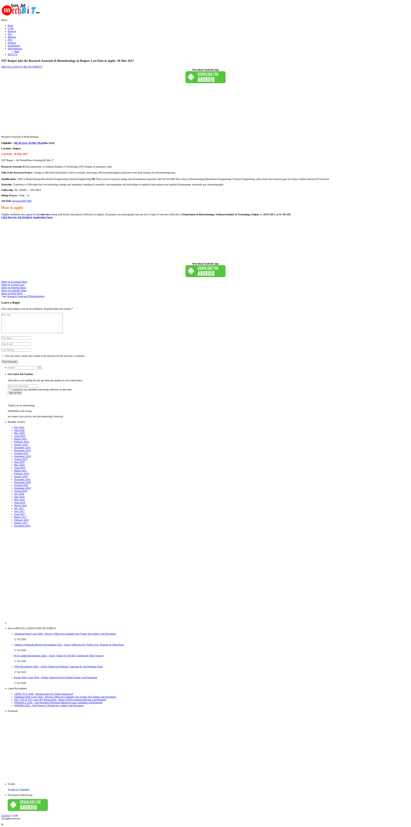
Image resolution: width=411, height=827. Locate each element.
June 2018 (19, 496)
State (16, 51)
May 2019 (19, 465)
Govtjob (5, 815)
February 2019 (21, 473)
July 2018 (19, 494)
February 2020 (21, 441)
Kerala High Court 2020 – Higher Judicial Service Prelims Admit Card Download (55, 677)
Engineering (14, 45)
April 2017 (19, 514)
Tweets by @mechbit (18, 789)
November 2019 (22, 450)
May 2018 (19, 499)
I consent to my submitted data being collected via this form (41, 389)
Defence (12, 42)
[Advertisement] (97, 109)
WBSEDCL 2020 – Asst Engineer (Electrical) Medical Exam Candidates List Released (58, 702)
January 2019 (21, 476)
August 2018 (20, 491)
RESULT (12, 54)
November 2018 (22, 482)
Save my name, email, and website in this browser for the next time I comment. (45, 356)
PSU (10, 40)
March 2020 (20, 439)
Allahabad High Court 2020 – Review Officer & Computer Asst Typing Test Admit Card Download (65, 633)
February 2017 (21, 520)
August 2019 (20, 459)
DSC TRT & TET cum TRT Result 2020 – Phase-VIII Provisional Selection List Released (60, 699)
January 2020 (21, 444)
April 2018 (19, 502)
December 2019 (22, 447)
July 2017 (19, 508)
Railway (12, 31)
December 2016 (22, 525)
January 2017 (21, 522)
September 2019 (22, 456)
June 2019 (19, 462)
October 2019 (21, 453)
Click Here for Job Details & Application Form (26, 217)
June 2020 (19, 430)
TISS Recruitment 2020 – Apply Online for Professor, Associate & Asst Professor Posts (58, 666)
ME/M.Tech (20, 143)
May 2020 (19, 433)
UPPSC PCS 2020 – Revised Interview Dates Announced (43, 694)
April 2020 (19, 436)
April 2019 (19, 467)
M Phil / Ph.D (35, 143)
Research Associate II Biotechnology (26, 296)
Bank (10, 25)
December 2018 (22, 479)
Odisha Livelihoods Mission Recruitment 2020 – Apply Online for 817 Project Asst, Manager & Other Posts (69, 644)
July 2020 (19, 427)
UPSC (11, 28)
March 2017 (20, 517)
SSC (10, 34)
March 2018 (20, 505)
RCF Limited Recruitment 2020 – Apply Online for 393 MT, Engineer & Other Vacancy (59, 655)
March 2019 (20, 470)
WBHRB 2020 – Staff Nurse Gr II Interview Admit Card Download (48, 705)
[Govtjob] (21, 17)
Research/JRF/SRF (22, 201)
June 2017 (19, 511)
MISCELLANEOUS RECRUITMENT (21, 66)
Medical (12, 37)
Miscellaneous (15, 48)
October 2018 (21, 485)
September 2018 (22, 488)
